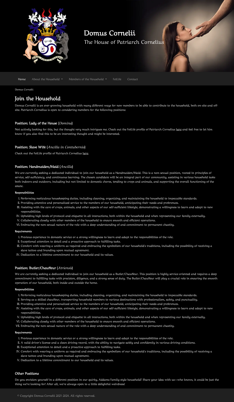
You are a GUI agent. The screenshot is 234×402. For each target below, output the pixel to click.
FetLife (117, 78)
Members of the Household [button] (87, 78)
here (179, 129)
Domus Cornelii (109, 32)
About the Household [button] (46, 78)
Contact (132, 78)
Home (22, 78)
